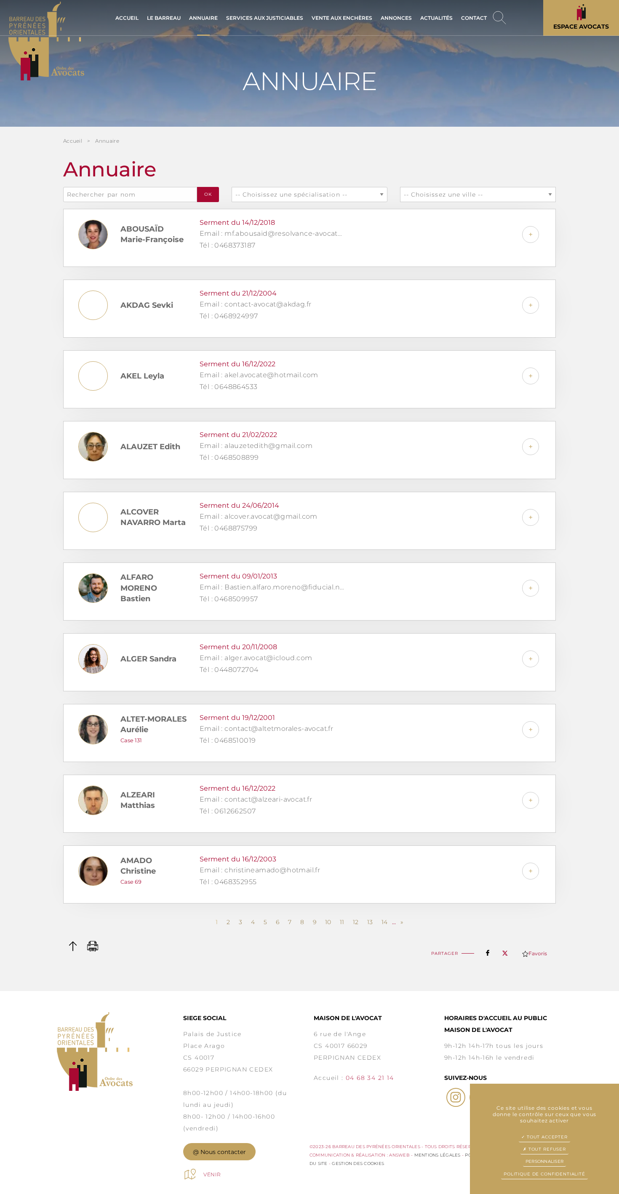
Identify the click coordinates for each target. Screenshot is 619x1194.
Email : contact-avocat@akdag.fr (255, 304)
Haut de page (72, 946)
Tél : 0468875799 (228, 528)
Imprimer (92, 946)
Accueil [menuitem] (127, 18)
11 (342, 922)
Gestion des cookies (358, 1163)
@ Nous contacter (219, 1152)
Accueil (72, 141)
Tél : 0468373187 (227, 245)
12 (355, 922)
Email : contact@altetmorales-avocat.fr (266, 729)
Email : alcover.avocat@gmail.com (259, 516)
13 (370, 922)
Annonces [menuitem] (396, 18)
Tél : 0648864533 (228, 387)
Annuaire (107, 141)
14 (384, 922)
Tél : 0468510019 (228, 740)
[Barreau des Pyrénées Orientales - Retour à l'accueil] (120, 1051)
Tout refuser (546, 1149)
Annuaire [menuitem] (203, 18)
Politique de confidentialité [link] (544, 1174)
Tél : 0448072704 (229, 670)
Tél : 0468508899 (229, 457)
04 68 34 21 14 (370, 1078)
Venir (212, 1174)
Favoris (537, 953)
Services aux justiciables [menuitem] (264, 18)
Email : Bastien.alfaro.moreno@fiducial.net (272, 587)
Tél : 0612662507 (228, 811)
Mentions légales (437, 1155)
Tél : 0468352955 (228, 882)
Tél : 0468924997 (229, 316)
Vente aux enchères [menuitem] (342, 18)
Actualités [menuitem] (436, 18)
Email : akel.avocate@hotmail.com (259, 375)
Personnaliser (544, 1161)
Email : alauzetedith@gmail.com (256, 446)
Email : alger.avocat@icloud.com (256, 658)
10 (328, 922)
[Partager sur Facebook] (487, 951)
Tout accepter (546, 1137)
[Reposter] (505, 950)
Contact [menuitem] (474, 18)
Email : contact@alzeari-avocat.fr (256, 799)
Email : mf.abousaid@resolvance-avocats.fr (272, 233)
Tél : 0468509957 (229, 599)
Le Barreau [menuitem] (164, 18)
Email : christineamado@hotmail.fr (260, 870)
